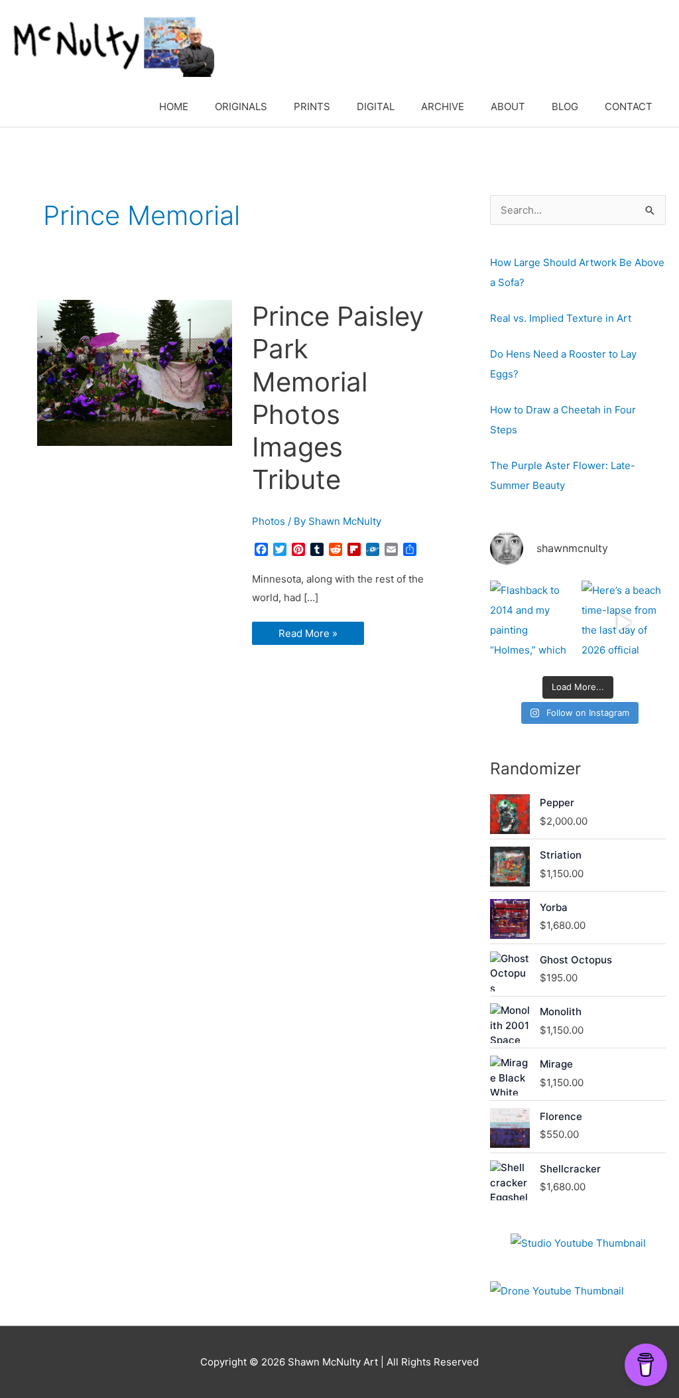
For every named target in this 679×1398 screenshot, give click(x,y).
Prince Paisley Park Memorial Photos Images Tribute (338, 398)
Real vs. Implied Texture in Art (560, 318)
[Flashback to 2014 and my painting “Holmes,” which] (532, 623)
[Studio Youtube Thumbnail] (578, 1243)
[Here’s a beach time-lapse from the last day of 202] (624, 623)
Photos (268, 521)
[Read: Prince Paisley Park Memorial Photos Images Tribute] (134, 372)
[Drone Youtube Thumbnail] (557, 1291)
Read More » (308, 635)
